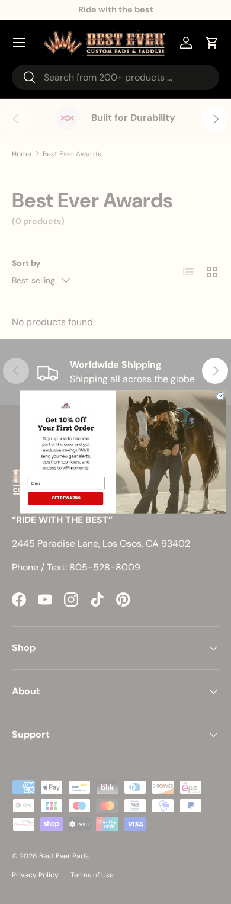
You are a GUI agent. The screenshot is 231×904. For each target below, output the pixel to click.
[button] (212, 43)
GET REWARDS (66, 498)
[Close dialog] (220, 396)
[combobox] (115, 77)
